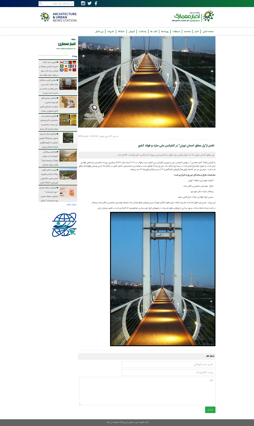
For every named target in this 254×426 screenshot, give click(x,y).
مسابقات (176, 31)
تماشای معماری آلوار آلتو (49, 111)
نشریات (110, 31)
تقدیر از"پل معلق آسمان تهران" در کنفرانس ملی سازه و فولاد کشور (176, 145)
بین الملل (99, 31)
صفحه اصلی (208, 31)
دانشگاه (121, 31)
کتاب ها (153, 31)
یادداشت (142, 31)
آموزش (132, 31)
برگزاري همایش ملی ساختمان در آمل (49, 129)
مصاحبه (187, 31)
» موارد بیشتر (72, 204)
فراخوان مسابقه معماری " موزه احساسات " (48, 196)
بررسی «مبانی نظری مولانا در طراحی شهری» (48, 182)
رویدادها (165, 31)
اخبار (197, 31)
